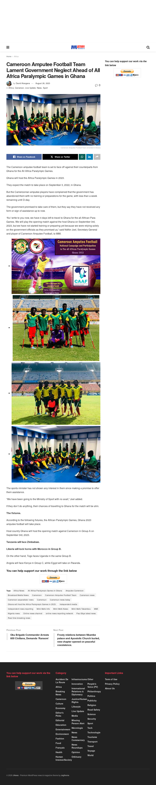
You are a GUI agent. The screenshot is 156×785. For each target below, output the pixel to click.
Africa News (19, 590)
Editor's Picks (60, 714)
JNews (16, 775)
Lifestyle (76, 706)
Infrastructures (79, 679)
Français (60, 747)
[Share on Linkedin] (89, 157)
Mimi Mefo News (60, 608)
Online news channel (32, 613)
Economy (60, 708)
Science (91, 714)
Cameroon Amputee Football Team (60, 595)
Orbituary (76, 756)
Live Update (30, 87)
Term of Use (111, 679)
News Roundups (77, 746)
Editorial (60, 720)
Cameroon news (87, 595)
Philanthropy (94, 691)
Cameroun (41, 599)
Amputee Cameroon (75, 590)
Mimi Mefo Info (43, 608)
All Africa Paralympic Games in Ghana (45, 590)
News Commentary (78, 738)
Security (91, 718)
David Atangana (23, 83)
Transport (92, 741)
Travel (90, 746)
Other (90, 679)
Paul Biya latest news (86, 613)
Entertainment (63, 729)
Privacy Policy (112, 683)
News (39, 87)
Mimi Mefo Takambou (81, 608)
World (90, 755)
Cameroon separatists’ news (21, 599)
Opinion (76, 752)
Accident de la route (62, 681)
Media (75, 715)
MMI (96, 608)
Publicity (92, 700)
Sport (45, 87)
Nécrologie (77, 727)
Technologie (93, 732)
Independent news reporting (20, 608)
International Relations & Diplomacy (78, 691)
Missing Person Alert (78, 722)
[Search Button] (148, 47)
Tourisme (92, 736)
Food (58, 743)
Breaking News (60, 693)
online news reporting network (59, 613)
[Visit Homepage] (78, 47)
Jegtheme (65, 775)
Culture (59, 703)
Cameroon (19, 87)
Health (59, 752)
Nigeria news (14, 613)
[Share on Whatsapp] (82, 157)
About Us (110, 688)
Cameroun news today (60, 599)
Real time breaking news (19, 618)
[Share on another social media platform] (97, 157)
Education (61, 724)
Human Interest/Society (64, 758)
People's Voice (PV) (92, 685)
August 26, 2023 (42, 83)
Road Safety (93, 709)
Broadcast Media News (18, 595)
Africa (16, 56)
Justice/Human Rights (79, 700)
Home (8, 56)
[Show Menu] (7, 47)
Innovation (77, 683)
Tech (89, 727)
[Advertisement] (78, 21)
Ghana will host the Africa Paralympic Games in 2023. (32, 604)
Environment (62, 733)
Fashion (60, 738)
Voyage (91, 750)
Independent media (68, 604)
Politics (91, 695)
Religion (91, 705)
